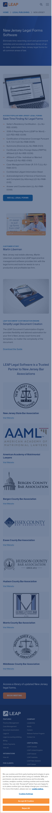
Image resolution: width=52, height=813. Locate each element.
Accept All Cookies (26, 801)
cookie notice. (38, 789)
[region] (26, 790)
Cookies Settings (26, 794)
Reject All (26, 808)
